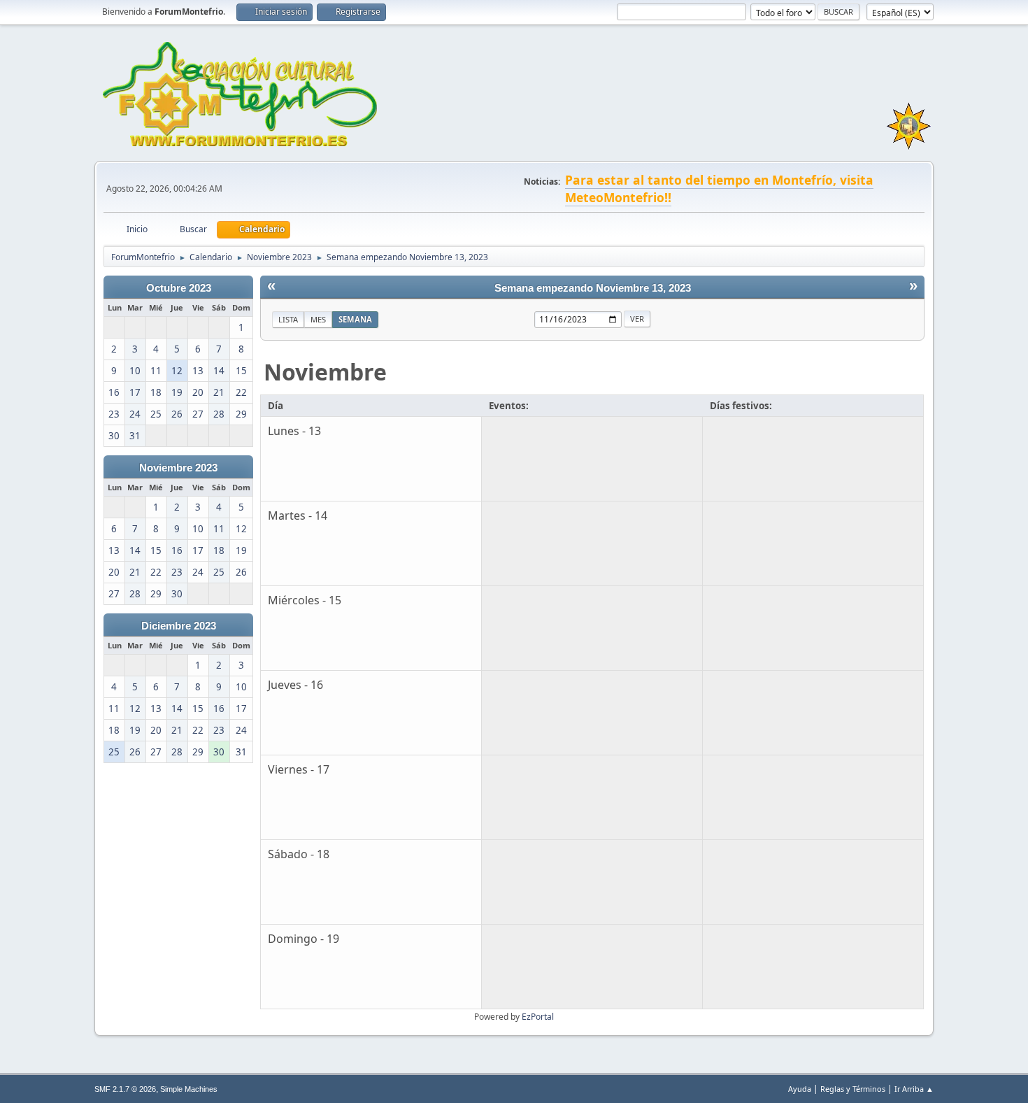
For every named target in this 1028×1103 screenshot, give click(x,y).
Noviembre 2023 (178, 468)
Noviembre (325, 372)
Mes (318, 319)
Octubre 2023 (178, 288)
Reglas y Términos (852, 1088)
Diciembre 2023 (178, 626)
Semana (355, 319)
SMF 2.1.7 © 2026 (125, 1089)
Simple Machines (188, 1089)
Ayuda (799, 1088)
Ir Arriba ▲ (914, 1088)
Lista (288, 319)
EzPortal (538, 1017)
